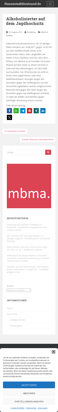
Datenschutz (31, 408)
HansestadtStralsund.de (22, 4)
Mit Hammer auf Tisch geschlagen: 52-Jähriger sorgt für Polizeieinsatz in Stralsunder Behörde (28, 238)
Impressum (42, 408)
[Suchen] (48, 152)
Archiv (10, 285)
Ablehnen (29, 393)
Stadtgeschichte (17, 319)
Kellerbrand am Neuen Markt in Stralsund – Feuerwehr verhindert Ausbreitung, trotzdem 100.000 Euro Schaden (28, 258)
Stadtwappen (16, 325)
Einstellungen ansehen (29, 401)
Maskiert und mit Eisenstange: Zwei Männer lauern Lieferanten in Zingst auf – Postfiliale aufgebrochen (28, 269)
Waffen (9, 35)
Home (10, 308)
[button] (53, 351)
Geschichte (12, 314)
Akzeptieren (29, 384)
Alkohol (44, 32)
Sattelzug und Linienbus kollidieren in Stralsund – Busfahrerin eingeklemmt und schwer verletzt (27, 227)
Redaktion (31, 32)
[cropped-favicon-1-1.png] (29, 185)
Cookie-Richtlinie (18, 408)
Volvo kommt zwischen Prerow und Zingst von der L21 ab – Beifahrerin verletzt (27, 248)
